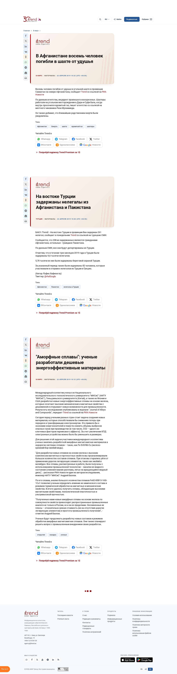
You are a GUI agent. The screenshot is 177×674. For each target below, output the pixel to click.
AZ (146, 669)
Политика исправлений (91, 632)
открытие (41, 535)
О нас (84, 615)
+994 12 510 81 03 (30, 641)
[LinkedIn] (53, 660)
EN (141, 669)
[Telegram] (48, 660)
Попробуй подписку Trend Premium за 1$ (59, 152)
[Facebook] (32, 660)
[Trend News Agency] (31, 614)
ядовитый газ (77, 126)
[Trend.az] (32, 19)
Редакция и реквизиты (91, 619)
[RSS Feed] (58, 660)
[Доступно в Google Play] (144, 659)
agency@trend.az (30, 643)
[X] (37, 660)
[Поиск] (100, 19)
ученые (64, 535)
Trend (84, 92)
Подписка (111, 615)
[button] (25, 36)
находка (53, 535)
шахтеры (90, 126)
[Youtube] (42, 660)
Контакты (86, 622)
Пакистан (55, 287)
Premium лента (63, 619)
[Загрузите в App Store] (128, 659)
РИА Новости (90, 412)
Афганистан (42, 126)
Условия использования (142, 615)
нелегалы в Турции (71, 287)
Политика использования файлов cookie (141, 633)
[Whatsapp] (26, 660)
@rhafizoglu (50, 276)
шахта (64, 126)
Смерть (54, 126)
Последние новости (65, 615)
